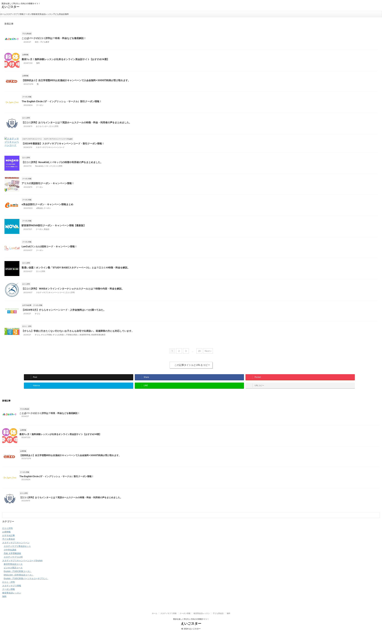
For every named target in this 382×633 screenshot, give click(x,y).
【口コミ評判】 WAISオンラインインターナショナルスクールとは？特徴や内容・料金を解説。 (73, 288)
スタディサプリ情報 (15, 14)
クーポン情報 (29, 14)
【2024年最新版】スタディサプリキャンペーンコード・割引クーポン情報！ (63, 143)
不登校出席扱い (72, 335)
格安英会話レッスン (44, 14)
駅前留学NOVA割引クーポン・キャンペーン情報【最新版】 (54, 225)
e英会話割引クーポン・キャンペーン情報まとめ (47, 204)
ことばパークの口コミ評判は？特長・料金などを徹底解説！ (54, 38)
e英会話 (39, 208)
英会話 (46, 229)
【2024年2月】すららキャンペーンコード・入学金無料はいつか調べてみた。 (64, 309)
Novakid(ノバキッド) (43, 166)
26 (199, 351)
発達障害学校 (85, 335)
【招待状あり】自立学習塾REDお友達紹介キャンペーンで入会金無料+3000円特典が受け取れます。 (76, 80)
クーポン (39, 105)
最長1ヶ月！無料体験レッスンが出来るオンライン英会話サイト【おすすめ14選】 (65, 59)
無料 (67, 14)
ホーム (3, 14)
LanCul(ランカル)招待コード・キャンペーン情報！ (49, 246)
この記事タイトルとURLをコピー (192, 364)
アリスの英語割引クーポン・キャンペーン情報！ (48, 183)
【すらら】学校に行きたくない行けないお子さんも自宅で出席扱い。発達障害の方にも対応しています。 (78, 330)
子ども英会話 (59, 14)
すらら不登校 (46, 335)
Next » (208, 351)
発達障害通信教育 (98, 335)
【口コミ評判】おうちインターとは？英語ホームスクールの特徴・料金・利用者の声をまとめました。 (76, 122)
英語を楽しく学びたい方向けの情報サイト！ (191, 619)
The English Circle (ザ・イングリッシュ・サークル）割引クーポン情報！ (62, 101)
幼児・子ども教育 (42, 42)
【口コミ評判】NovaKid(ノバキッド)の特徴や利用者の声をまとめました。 (62, 162)
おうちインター (42, 126)
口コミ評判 (53, 126)
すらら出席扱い (59, 335)
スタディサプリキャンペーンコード (50, 147)
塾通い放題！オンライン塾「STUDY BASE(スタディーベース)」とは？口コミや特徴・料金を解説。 (76, 267)
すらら (37, 313)
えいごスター (10, 7)
